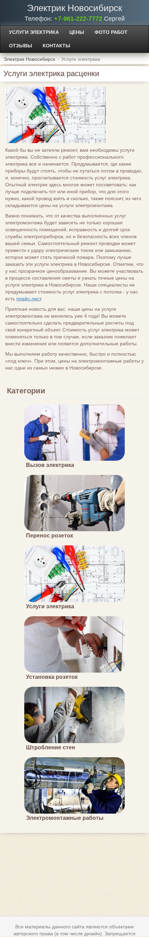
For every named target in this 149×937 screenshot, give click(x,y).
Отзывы (20, 45)
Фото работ (111, 32)
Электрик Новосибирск (74, 8)
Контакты (56, 45)
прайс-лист (28, 298)
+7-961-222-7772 (78, 18)
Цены (76, 32)
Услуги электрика (34, 32)
